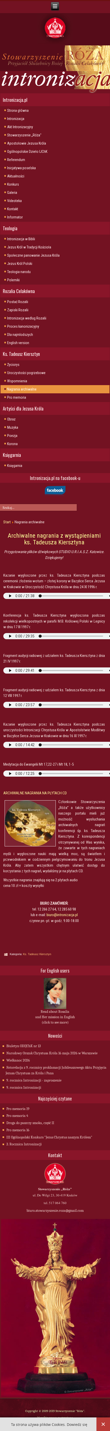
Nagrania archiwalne (22, 389)
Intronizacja (15, 119)
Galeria (12, 193)
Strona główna (18, 110)
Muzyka (12, 427)
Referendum (16, 160)
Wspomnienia (17, 381)
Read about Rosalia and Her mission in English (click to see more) (55, 1017)
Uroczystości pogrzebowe (26, 373)
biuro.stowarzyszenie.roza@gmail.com (55, 1210)
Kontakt (12, 209)
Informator (15, 217)
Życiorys (13, 365)
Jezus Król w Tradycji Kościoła (29, 247)
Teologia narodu (19, 272)
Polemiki (13, 280)
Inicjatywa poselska (21, 168)
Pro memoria (16, 397)
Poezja (12, 436)
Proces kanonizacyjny (23, 326)
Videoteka (14, 201)
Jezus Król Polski (19, 264)
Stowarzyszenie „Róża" (24, 135)
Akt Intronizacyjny (20, 127)
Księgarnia (14, 466)
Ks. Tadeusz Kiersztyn (37, 954)
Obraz (11, 419)
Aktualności (15, 176)
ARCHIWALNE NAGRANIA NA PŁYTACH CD (35, 793)
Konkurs (13, 184)
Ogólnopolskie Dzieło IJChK (27, 151)
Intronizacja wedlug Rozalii (26, 318)
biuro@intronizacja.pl (62, 915)
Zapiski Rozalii (17, 310)
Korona (12, 444)
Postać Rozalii (17, 302)
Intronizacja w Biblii (21, 239)
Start (7, 522)
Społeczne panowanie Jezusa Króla (33, 255)
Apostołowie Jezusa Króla (26, 143)
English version (18, 343)
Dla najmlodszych (20, 335)
